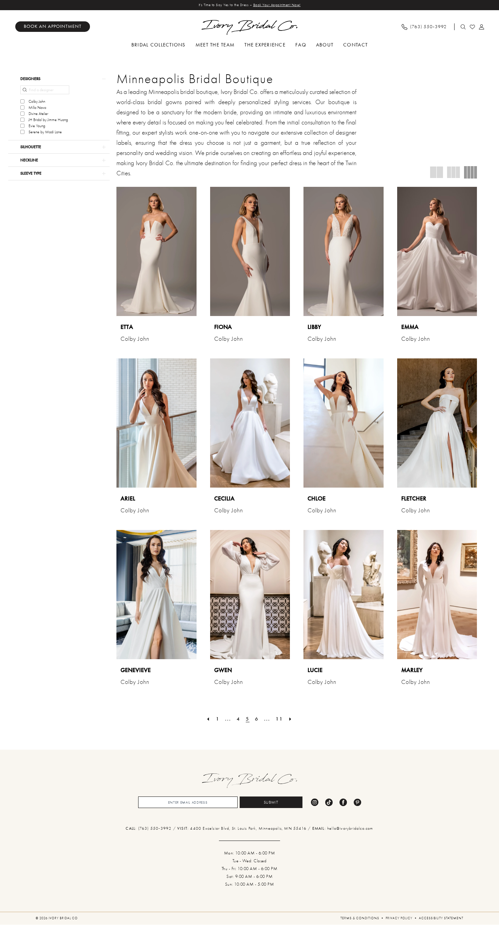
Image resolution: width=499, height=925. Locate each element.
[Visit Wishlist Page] (472, 27)
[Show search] (463, 27)
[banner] (250, 27)
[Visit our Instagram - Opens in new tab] (314, 802)
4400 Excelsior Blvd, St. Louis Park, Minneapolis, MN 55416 (249, 828)
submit (271, 802)
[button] (481, 27)
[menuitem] (52, 26)
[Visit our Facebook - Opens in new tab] (343, 802)
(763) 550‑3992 (155, 828)
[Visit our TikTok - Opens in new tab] (329, 802)
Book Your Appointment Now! (277, 5)
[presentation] (156, 251)
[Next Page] (291, 719)
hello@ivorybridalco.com (350, 828)
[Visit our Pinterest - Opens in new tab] (357, 802)
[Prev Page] (208, 719)
